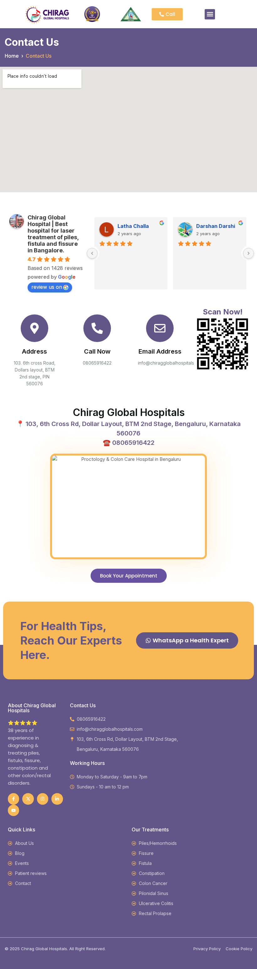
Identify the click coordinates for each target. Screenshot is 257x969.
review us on (46, 287)
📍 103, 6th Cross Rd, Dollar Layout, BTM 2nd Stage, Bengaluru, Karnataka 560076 (128, 428)
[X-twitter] (28, 798)
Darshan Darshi (215, 226)
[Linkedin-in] (57, 798)
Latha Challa (133, 226)
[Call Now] (97, 328)
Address (34, 351)
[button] (210, 14)
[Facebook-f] (13, 798)
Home (12, 56)
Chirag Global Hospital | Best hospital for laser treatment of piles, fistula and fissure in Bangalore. (53, 234)
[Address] (34, 328)
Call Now (97, 351)
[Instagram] (42, 798)
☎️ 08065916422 (129, 442)
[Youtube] (13, 810)
